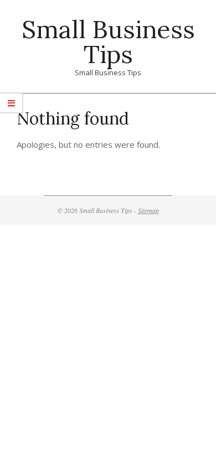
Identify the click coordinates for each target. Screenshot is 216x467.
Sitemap (148, 210)
